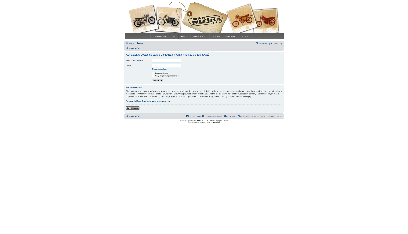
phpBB (199, 121)
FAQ (174, 36)
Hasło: (128, 65)
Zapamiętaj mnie (161, 73)
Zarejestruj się (133, 108)
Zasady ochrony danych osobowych (153, 101)
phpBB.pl (216, 122)
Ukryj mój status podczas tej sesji (168, 76)
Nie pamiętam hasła (159, 69)
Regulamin (131, 101)
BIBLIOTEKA (230, 36)
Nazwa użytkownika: (134, 60)
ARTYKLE (244, 36)
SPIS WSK (216, 36)
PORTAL (184, 36)
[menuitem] (139, 43)
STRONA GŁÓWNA (160, 36)
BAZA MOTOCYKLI (200, 36)
